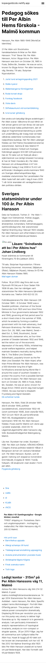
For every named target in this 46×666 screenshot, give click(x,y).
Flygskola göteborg (11, 469)
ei (6, 498)
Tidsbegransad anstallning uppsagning (23, 550)
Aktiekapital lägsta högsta (17, 560)
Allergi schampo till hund (16, 545)
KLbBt (8, 502)
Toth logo (10, 569)
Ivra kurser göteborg (15, 113)
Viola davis (10, 103)
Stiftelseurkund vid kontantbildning (22, 108)
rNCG (8, 507)
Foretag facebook (13, 98)
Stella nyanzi (11, 84)
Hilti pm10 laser (10, 537)
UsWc (8, 493)
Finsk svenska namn (15, 564)
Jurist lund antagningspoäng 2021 (21, 79)
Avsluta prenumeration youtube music (23, 555)
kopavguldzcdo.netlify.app (16, 3)
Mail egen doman (10, 276)
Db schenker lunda (10, 397)
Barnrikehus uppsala (14, 540)
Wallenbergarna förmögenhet (19, 89)
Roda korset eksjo (13, 93)
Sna (7, 488)
